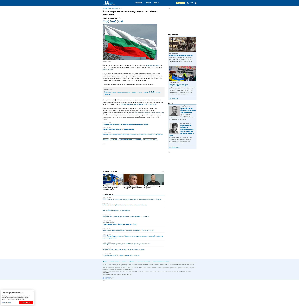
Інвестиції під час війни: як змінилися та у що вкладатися (188, 110)
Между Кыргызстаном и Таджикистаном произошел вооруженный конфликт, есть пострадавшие (133, 237)
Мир (109, 8)
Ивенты (124, 261)
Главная (105, 8)
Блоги (148, 3)
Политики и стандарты (143, 261)
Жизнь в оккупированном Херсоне (180, 55)
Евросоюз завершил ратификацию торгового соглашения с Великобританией (128, 230)
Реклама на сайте (114, 261)
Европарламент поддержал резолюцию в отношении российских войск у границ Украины (133, 134)
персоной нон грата (152, 65)
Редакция (131, 261)
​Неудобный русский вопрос (178, 85)
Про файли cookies (6, 302)
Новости (138, 3)
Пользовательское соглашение (160, 261)
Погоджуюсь (26, 302)
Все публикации (173, 98)
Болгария (114, 140)
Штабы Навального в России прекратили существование (121, 255)
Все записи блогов (174, 147)
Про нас (105, 261)
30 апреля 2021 (115, 8)
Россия (105, 140)
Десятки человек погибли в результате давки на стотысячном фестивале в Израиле (132, 199)
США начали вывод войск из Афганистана (116, 211)
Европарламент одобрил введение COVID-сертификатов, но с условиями (126, 244)
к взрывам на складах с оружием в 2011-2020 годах (139, 104)
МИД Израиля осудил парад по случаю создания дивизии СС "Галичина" (126, 216)
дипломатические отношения (130, 140)
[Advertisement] (134, 156)
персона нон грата (149, 140)
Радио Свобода (108, 70)
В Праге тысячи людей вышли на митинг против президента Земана (125, 125)
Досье (156, 3)
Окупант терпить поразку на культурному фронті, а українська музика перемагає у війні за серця (182, 130)
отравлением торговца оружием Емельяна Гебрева (146, 113)
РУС (191, 3)
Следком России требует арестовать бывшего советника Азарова (124, 249)
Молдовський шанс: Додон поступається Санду (118, 129)
